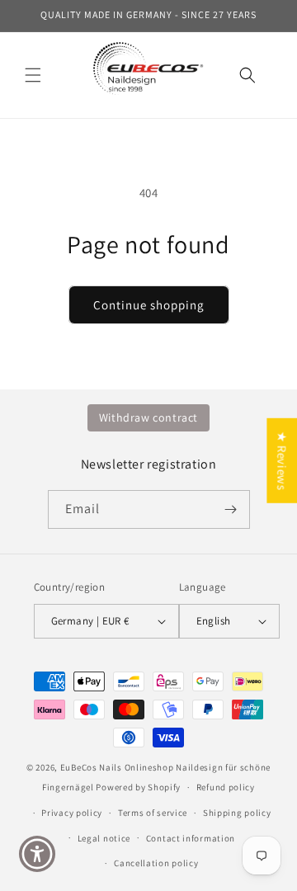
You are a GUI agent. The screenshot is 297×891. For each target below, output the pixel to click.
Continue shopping (149, 305)
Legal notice (104, 838)
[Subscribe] (231, 509)
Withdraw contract (148, 417)
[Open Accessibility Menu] (37, 854)
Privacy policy (71, 812)
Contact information (190, 838)
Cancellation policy (156, 863)
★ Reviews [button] (282, 460)
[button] (33, 75)
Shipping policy (237, 812)
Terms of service (152, 812)
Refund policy (225, 787)
